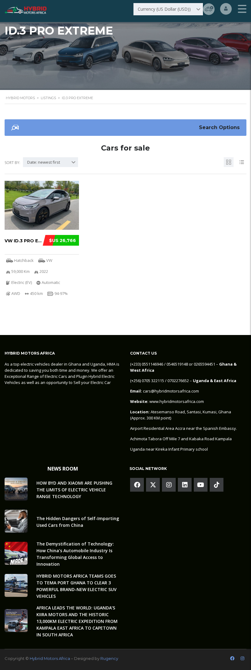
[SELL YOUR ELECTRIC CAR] (209, 9)
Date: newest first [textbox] (43, 162)
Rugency (109, 658)
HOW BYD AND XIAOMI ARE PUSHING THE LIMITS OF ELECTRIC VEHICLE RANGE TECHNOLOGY (74, 489)
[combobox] (168, 9)
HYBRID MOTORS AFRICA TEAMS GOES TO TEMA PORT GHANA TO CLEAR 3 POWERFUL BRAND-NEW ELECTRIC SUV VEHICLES (76, 586)
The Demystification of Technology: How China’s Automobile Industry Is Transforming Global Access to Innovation (75, 554)
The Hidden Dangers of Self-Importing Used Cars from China (77, 522)
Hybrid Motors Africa (50, 658)
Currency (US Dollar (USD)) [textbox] (164, 9)
